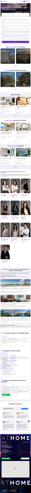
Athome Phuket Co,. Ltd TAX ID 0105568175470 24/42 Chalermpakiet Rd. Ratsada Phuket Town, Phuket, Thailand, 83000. (6, 451)
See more (15, 66)
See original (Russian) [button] (6, 429)
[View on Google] (4, 413)
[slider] (2, 31)
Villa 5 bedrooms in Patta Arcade (6, 158)
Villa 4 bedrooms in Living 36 (21, 158)
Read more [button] (4, 428)
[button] (1, 104)
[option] (8, 101)
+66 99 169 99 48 (4, 442)
